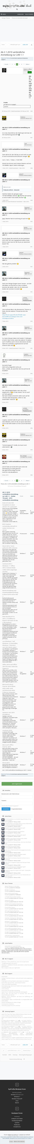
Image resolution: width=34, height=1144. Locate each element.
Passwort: (4, 800)
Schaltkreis (7, 947)
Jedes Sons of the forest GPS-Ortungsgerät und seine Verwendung (18, 850)
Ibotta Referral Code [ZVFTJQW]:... (13, 946)
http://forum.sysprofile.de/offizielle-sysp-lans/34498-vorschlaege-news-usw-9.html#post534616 (14, 316)
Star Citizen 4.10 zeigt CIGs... (12, 925)
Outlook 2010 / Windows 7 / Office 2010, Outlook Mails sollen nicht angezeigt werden (9, 567)
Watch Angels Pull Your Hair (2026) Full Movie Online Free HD (16, 1039)
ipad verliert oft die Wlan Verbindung (11, 990)
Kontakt (4, 1055)
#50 (31, 221)
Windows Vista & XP (17, 1098)
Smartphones (17, 1126)
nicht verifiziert (5, 989)
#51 (31, 246)
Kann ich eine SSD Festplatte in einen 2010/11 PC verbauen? (9, 505)
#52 (31, 266)
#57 (31, 402)
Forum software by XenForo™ (11, 1134)
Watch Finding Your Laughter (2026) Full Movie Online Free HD (17, 1037)
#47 (31, 137)
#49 (31, 200)
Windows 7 (17, 1096)
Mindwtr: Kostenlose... (10, 890)
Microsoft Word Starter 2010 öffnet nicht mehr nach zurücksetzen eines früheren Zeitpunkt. (9, 688)
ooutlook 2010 (7, 730)
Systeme (17, 1122)
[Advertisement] (17, 31)
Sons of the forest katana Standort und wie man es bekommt (17, 858)
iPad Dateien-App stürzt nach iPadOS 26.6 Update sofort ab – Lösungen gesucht (17, 986)
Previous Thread (13, 486)
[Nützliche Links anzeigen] (31, 44)
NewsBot (7, 888)
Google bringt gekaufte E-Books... (13, 932)
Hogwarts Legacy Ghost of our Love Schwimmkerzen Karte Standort (18, 875)
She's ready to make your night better (11, 968)
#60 (31, 475)
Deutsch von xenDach (24, 1134)
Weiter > (28, 64)
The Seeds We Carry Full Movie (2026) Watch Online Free (15, 1030)
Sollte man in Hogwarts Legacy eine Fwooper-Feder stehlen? (17, 863)
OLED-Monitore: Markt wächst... (12, 935)
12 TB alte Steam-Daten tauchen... (13, 897)
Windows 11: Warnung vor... (11, 921)
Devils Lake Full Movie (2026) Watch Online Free (13, 1024)
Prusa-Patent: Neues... (10, 907)
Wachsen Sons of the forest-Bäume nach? (15, 828)
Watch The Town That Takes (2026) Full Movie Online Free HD (16, 1014)
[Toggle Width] (3, 1050)
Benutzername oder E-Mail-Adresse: (10, 794)
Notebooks (17, 1124)
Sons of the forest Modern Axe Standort (14, 831)
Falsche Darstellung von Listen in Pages (11, 1002)
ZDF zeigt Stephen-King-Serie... (12, 911)
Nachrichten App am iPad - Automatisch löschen (13, 982)
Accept (11, 1141)
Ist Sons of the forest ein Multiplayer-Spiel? (15, 867)
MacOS (17, 1102)
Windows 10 (14, 1094)
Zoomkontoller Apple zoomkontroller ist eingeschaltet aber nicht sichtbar (17, 1000)
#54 (31, 321)
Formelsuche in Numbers (8, 1004)
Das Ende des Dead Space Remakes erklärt (15, 854)
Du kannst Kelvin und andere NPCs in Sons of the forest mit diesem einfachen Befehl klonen (18, 824)
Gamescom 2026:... (9, 900)
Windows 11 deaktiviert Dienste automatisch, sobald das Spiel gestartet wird (17, 965)
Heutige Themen (6, 18)
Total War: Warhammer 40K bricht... (13, 918)
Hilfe (9, 1055)
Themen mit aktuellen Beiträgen (20, 18)
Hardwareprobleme (17, 1120)
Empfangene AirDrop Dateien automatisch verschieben (15, 981)
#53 (31, 292)
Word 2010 (6, 763)
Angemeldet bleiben (17, 809)
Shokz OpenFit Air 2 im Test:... (12, 914)
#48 (31, 168)
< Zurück (6, 64)
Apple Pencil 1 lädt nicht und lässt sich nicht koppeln (14, 992)
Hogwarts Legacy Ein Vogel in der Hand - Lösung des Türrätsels (18, 871)
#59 (31, 449)
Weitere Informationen (19, 1141)
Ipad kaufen (4, 976)
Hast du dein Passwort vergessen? (10, 806)
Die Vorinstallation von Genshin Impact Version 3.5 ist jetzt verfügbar (18, 819)
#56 (31, 373)
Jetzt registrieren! (17, 784)
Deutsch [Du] (26, 1050)
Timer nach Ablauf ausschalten (9, 984)
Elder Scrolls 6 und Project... (11, 893)
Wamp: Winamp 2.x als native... (12, 886)
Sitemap (15, 1055)
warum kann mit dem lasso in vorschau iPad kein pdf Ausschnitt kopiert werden (17, 994)
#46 (31, 111)
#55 (31, 348)
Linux (17, 1100)
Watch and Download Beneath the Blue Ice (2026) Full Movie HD (17, 1018)
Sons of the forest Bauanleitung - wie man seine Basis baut (18, 842)
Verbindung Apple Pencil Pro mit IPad (11, 1005)
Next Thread (22, 486)
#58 (31, 428)
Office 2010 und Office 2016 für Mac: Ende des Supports (10, 666)
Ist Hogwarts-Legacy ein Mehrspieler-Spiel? (15, 835)
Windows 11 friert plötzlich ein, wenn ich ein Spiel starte (15, 962)
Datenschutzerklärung (15, 1059)
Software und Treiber (17, 1118)
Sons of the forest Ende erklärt (12, 846)
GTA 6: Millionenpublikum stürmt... (13, 928)
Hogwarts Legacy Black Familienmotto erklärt (16, 838)
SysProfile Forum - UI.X (14, 1050)
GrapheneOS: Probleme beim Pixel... (14, 904)
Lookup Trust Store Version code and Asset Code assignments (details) (17, 978)
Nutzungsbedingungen (25, 1055)
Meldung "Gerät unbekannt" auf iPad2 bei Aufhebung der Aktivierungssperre (17, 997)
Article (6, 822)
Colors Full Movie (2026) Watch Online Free (12, 1016)
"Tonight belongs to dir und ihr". (9, 963)
